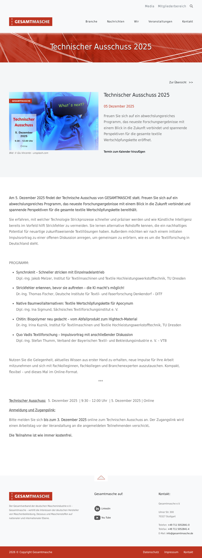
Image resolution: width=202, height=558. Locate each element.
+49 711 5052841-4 (178, 529)
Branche (91, 21)
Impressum (171, 552)
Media (149, 6)
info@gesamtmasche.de (179, 533)
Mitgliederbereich (172, 6)
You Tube (106, 517)
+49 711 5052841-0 (179, 525)
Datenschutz (151, 552)
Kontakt (187, 21)
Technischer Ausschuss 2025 (137, 95)
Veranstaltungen (160, 21)
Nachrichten (115, 21)
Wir (136, 21)
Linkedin (105, 508)
